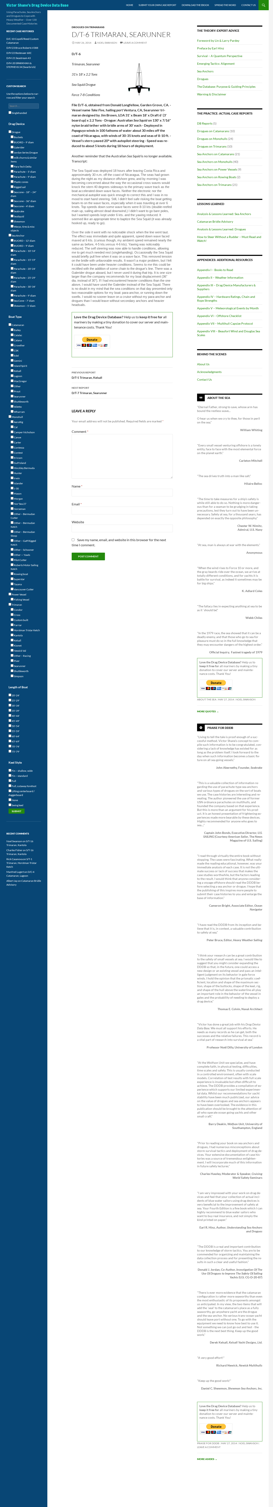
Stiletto (17, 406)
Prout (16, 391)
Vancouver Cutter (23, 589)
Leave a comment (135, 42)
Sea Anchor (18, 235)
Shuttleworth (21, 401)
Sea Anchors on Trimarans (214, 184)
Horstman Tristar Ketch (26, 630)
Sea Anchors (205, 71)
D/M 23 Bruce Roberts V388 (22, 47)
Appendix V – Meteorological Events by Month (228, 308)
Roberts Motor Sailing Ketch (24, 567)
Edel (16, 355)
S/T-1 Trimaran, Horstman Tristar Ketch (21, 862)
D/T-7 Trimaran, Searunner (89, 390)
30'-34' (15, 705)
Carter (17, 442)
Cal (15, 427)
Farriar (17, 625)
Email (77, 504)
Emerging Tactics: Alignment (216, 63)
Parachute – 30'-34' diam (23, 288)
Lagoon (17, 376)
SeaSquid (18, 216)
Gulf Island (19, 463)
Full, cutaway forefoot (23, 786)
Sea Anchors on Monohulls (214, 161)
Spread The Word (225, 5)
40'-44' (15, 715)
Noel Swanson (107, 42)
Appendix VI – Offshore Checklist (219, 316)
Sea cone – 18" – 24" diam (23, 194)
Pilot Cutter (20, 560)
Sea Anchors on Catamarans (215, 154)
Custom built (20, 620)
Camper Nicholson (24, 432)
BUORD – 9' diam (23, 142)
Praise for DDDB (220, 728)
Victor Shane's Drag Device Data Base (37, 5)
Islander (18, 483)
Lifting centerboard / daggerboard (22, 793)
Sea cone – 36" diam (24, 201)
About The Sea (218, 398)
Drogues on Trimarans (88, 27)
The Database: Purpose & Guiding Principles (226, 86)
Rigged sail (19, 187)
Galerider (19, 147)
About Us (203, 364)
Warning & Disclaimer (211, 94)
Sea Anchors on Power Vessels (217, 169)
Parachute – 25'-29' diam (23, 279)
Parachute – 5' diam (24, 171)
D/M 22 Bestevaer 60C (19, 52)
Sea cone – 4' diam (23, 206)
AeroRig (18, 422)
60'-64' (15, 736)
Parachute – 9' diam (24, 176)
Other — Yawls (21, 554)
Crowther (19, 345)
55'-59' (15, 731)
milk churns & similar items (24, 159)
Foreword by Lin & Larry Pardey (218, 40)
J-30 (16, 488)
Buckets (18, 137)
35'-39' (15, 710)
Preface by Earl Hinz (210, 48)
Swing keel (17, 805)
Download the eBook (195, 5)
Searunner (19, 396)
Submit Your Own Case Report (157, 5)
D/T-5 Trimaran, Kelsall (87, 375)
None (14, 800)
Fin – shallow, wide (22, 770)
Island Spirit (20, 365)
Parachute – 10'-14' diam (23, 252)
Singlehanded (19, 113)
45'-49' (15, 721)
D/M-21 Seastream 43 (18, 58)
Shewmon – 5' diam (24, 305)
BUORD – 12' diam (24, 240)
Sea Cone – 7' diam (24, 300)
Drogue (15, 132)
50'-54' (15, 726)
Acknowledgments (209, 372)
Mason (17, 493)
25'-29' (15, 700)
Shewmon (19, 221)
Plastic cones (20, 182)
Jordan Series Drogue (25, 152)
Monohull (17, 417)
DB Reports (204, 123)
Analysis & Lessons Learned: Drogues (221, 229)
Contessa (18, 447)
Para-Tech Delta (22, 166)
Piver (16, 660)
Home (129, 5)
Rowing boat (20, 574)
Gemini (17, 360)
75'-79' (15, 751)
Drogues (202, 79)
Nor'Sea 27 (19, 503)
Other (17, 386)
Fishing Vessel (21, 599)
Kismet (17, 645)
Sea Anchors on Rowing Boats (216, 177)
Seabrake (18, 211)
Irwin (16, 478)
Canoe (17, 437)
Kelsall (17, 371)
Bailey (17, 330)
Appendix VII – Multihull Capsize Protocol (225, 323)
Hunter (17, 473)
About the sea (206, 699)
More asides (207, 1459)
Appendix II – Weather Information (220, 277)
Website (78, 522)
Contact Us (248, 5)
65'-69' (15, 741)
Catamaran (17, 325)
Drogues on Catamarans (213, 131)
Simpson (18, 676)
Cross (16, 615)
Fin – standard (19, 775)
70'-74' (15, 746)
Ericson (17, 457)
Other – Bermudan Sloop (23, 533)
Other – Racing (22, 655)
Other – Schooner (23, 549)
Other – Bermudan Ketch (23, 524)
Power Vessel (18, 594)
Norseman (19, 508)
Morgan (18, 498)
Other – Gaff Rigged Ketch (23, 542)
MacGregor (20, 381)
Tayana (17, 584)
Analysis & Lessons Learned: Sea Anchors (224, 214)
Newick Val (19, 650)
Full (13, 781)
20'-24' (15, 695)
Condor (18, 609)
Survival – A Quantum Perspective (219, 56)
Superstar (19, 579)
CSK (16, 350)
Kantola (18, 635)
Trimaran (16, 604)
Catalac (17, 335)
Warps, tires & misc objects (23, 228)
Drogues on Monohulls (212, 139)
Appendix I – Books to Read (215, 270)
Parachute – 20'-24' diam (23, 270)
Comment (80, 431)
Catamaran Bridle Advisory (215, 221)
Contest (18, 452)
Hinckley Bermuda (24, 468)
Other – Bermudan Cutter (23, 515)
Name (77, 486)
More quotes (208, 711)
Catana (17, 340)
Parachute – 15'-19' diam (23, 261)
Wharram (19, 411)
